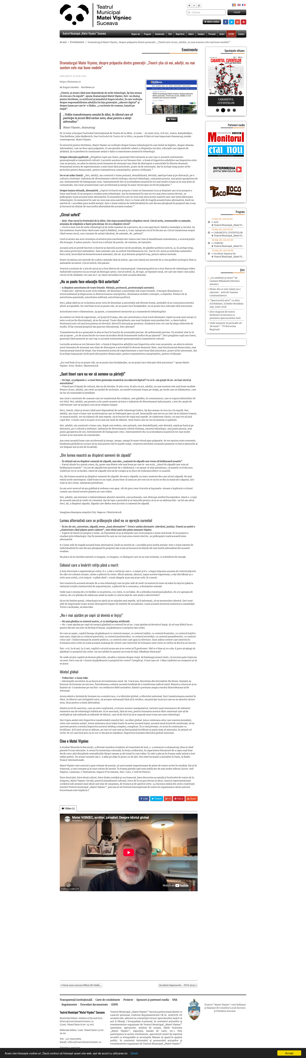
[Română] (234, 5)
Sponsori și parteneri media (152, 999)
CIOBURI (218, 243)
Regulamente (69, 1004)
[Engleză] (239, 5)
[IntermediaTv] (226, 169)
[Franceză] (244, 5)
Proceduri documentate (94, 1004)
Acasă (63, 42)
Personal (211, 34)
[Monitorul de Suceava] (226, 136)
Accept (289, 1053)
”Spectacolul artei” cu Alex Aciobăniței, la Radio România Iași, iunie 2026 (226, 303)
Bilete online (212, 22)
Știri (242, 270)
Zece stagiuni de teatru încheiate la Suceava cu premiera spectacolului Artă (225, 315)
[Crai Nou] (226, 150)
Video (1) (69, 808)
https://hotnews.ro (70, 81)
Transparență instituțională (76, 999)
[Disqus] (129, 936)
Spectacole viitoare (235, 50)
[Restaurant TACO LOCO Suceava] (226, 190)
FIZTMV (231, 34)
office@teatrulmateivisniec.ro (84, 1042)
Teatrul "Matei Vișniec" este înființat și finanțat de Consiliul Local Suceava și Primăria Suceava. (225, 1007)
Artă (216, 222)
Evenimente (159, 34)
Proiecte (128, 999)
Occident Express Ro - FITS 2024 (177, 985)
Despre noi (135, 34)
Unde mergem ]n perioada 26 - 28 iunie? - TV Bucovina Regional (227, 326)
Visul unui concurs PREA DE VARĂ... (82, 985)
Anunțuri (201, 34)
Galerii (191, 34)
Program (147, 34)
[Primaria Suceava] (194, 1009)
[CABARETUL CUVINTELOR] (226, 81)
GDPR (114, 1004)
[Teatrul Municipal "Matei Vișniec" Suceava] (94, 15)
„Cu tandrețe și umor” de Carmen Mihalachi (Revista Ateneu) (225, 281)
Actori (221, 34)
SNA (174, 999)
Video (173, 119)
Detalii (133, 1053)
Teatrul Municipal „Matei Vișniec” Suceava (84, 33)
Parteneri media (236, 125)
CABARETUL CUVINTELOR (228, 232)
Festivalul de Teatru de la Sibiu (115, 136)
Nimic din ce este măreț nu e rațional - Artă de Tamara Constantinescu (225, 292)
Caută (237, 12)
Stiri (170, 34)
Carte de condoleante (107, 999)
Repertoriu (180, 34)
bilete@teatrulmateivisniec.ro (77, 1021)
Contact (241, 34)
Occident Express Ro (225, 253)
